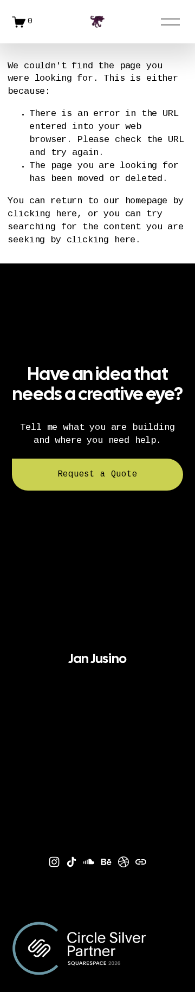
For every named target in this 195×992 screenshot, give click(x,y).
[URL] (140, 861)
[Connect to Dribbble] (123, 861)
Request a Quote (97, 474)
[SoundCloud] (88, 861)
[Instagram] (54, 861)
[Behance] (106, 861)
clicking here (42, 214)
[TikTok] (71, 861)
